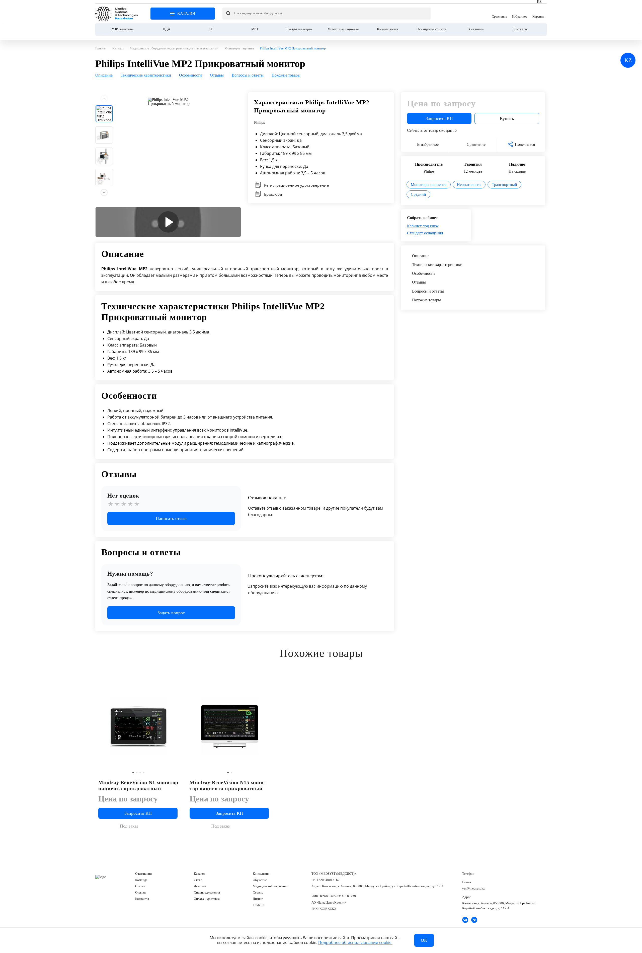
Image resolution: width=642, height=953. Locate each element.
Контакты (520, 29)
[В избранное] (175, 682)
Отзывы (140, 892)
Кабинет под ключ (423, 226)
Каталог (199, 873)
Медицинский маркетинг (270, 886)
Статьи (140, 886)
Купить (507, 118)
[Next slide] (104, 192)
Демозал (200, 886)
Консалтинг (261, 873)
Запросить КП (439, 118)
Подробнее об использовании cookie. (355, 942)
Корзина (538, 13)
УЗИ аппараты (122, 29)
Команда (141, 880)
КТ (210, 29)
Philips (259, 122)
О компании (143, 873)
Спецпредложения (207, 892)
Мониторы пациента (343, 29)
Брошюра (273, 194)
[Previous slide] (104, 98)
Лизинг (258, 899)
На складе (517, 171)
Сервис (258, 892)
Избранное (520, 13)
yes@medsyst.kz (473, 888)
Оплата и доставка (207, 899)
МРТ (255, 29)
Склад (198, 880)
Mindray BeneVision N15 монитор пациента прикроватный (228, 785)
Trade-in (258, 905)
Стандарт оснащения (425, 233)
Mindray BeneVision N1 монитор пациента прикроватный (138, 785)
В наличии (475, 29)
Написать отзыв (171, 518)
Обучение (260, 880)
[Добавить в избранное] (266, 682)
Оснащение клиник (431, 29)
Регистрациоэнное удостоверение (296, 185)
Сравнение (499, 13)
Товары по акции (299, 29)
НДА (166, 29)
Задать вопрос (171, 612)
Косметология (387, 29)
